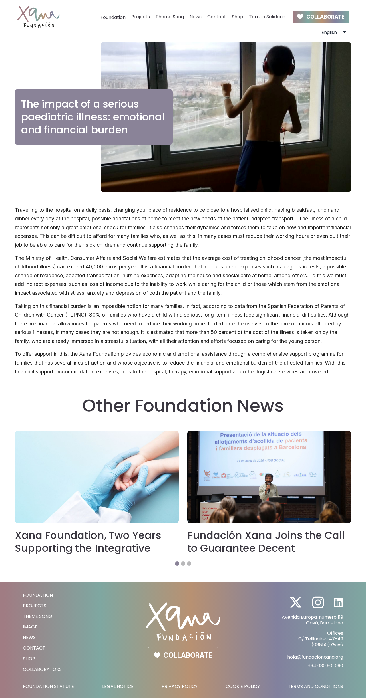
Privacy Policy (180, 686)
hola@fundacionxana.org (315, 657)
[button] (177, 563)
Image (30, 627)
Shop (237, 16)
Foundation (113, 17)
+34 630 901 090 (325, 665)
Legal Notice (118, 686)
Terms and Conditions (315, 686)
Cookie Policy (243, 686)
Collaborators (42, 669)
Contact (216, 16)
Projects (140, 16)
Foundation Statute (48, 686)
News (196, 16)
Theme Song (170, 16)
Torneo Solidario (267, 16)
